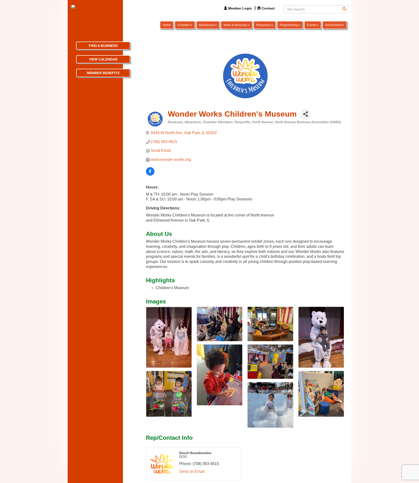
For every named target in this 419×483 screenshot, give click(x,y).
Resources (263, 25)
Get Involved (333, 25)
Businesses (206, 25)
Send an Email (192, 471)
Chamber (183, 25)
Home (167, 25)
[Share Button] (305, 114)
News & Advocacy (235, 25)
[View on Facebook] (150, 174)
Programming (289, 25)
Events (311, 25)
